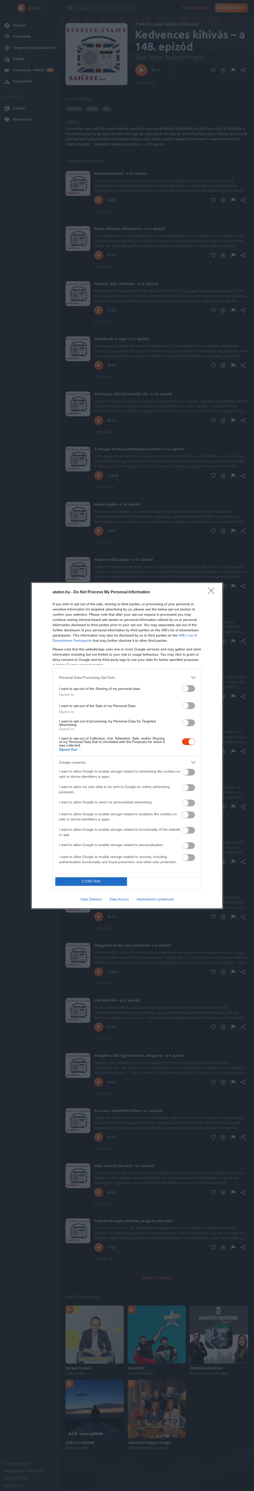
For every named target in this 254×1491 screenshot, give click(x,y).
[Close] (213, 592)
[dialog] (127, 746)
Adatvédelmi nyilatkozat (155, 899)
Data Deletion (91, 899)
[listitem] (127, 677)
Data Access (119, 899)
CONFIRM (91, 881)
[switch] (188, 688)
